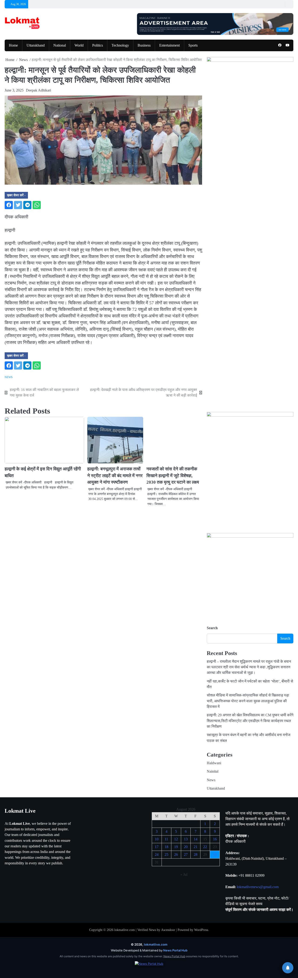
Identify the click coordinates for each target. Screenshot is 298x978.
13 (186, 839)
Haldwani (214, 763)
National (59, 45)
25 (166, 854)
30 (215, 854)
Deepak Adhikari (38, 90)
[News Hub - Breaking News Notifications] (287, 967)
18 (166, 847)
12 (176, 839)
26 (176, 854)
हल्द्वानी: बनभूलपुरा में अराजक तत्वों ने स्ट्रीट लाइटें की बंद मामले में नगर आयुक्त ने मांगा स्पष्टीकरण (114, 475)
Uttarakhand (36, 45)
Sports (193, 45)
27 (186, 854)
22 (205, 847)
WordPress (201, 930)
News (9, 377)
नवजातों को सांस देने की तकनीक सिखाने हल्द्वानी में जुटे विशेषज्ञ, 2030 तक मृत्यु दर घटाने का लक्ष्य (172, 475)
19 (176, 847)
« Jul (183, 874)
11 (166, 839)
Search (212, 628)
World (79, 45)
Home (13, 45)
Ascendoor (168, 930)
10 (157, 839)
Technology (120, 45)
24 (157, 854)
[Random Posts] (280, 4)
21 (195, 847)
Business (144, 45)
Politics (97, 45)
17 (157, 847)
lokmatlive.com (124, 930)
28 (195, 854)
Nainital (212, 771)
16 (215, 839)
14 (195, 839)
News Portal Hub (175, 950)
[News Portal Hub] (149, 966)
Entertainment (169, 45)
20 (186, 847)
